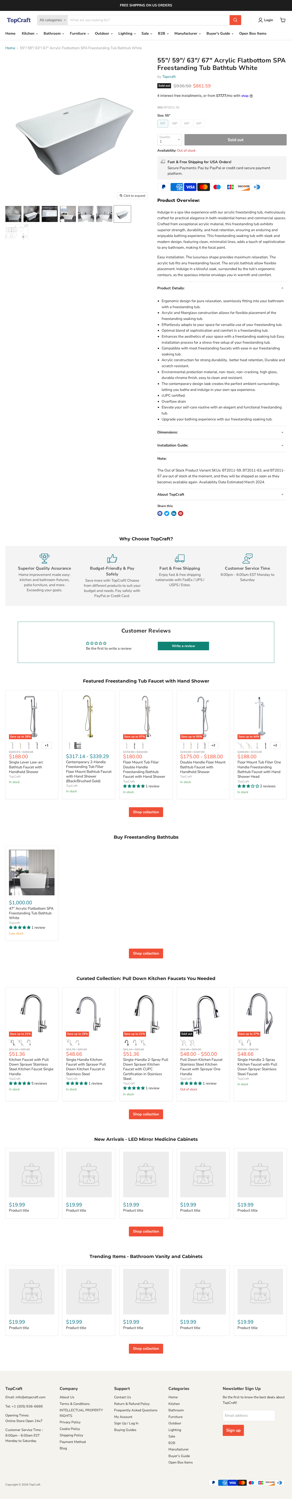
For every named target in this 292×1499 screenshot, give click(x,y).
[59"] (175, 128)
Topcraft (169, 76)
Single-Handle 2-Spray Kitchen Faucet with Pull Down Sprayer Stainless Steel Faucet (257, 1066)
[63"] (187, 128)
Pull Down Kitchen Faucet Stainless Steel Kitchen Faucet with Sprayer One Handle (201, 1066)
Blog (63, 1448)
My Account (123, 1417)
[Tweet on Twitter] (166, 513)
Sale (146, 33)
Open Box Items (252, 33)
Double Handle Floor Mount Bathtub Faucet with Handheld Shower (203, 767)
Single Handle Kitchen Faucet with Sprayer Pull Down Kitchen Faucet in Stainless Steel (86, 1066)
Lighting (125, 33)
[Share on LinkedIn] (173, 513)
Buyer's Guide (218, 33)
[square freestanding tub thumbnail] (67, 213)
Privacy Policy (70, 1422)
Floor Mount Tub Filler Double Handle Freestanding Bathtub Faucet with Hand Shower (144, 769)
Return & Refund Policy (132, 1403)
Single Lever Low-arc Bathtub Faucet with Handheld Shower (26, 767)
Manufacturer (186, 33)
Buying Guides (125, 1430)
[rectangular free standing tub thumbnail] (13, 213)
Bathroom (53, 33)
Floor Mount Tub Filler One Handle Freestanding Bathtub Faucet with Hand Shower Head (259, 769)
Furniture (78, 33)
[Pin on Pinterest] (180, 513)
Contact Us (122, 1397)
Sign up (233, 1430)
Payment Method (73, 1442)
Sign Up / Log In (126, 1423)
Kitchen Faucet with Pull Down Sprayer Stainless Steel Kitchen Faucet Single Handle (31, 1066)
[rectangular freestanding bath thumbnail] (31, 213)
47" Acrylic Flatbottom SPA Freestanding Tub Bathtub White (31, 913)
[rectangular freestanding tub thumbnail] (86, 213)
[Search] (235, 20)
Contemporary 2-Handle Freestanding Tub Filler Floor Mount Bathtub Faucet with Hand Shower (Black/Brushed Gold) (89, 772)
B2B (162, 33)
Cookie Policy (70, 1429)
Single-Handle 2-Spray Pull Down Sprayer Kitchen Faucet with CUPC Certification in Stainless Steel (145, 1069)
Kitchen (28, 33)
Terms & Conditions (75, 1403)
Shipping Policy (71, 1435)
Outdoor (102, 33)
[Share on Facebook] (159, 513)
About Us (67, 1397)
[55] (49, 213)
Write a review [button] (183, 646)
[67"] (199, 128)
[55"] (163, 128)
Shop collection (146, 812)
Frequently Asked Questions (136, 1410)
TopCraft (15, 777)
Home (10, 33)
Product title (19, 1210)
